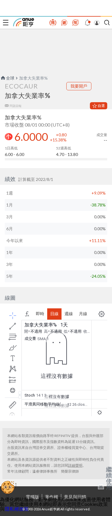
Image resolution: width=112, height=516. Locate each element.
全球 (10, 78)
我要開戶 (78, 86)
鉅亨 (23, 22)
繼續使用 (109, 478)
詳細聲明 (75, 465)
